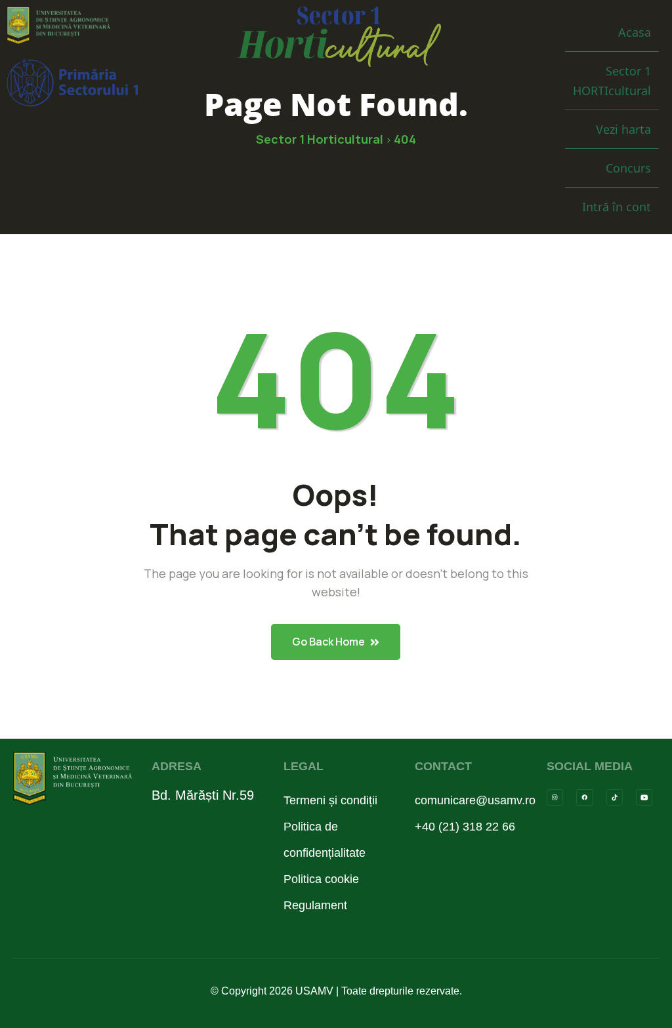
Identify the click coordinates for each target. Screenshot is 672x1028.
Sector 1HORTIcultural (612, 80)
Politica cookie (321, 879)
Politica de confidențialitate (325, 839)
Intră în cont (616, 207)
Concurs (628, 168)
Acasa (634, 32)
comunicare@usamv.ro (467, 800)
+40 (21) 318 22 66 (465, 826)
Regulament (315, 905)
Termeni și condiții (330, 800)
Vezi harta (623, 129)
